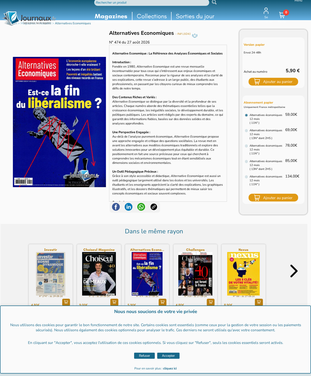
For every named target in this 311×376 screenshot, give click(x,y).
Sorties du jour (195, 16)
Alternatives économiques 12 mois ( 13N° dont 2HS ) (266, 134)
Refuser (144, 356)
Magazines (111, 16)
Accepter (168, 356)
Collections (152, 16)
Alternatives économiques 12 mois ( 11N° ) (266, 119)
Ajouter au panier (278, 81)
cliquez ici (170, 368)
